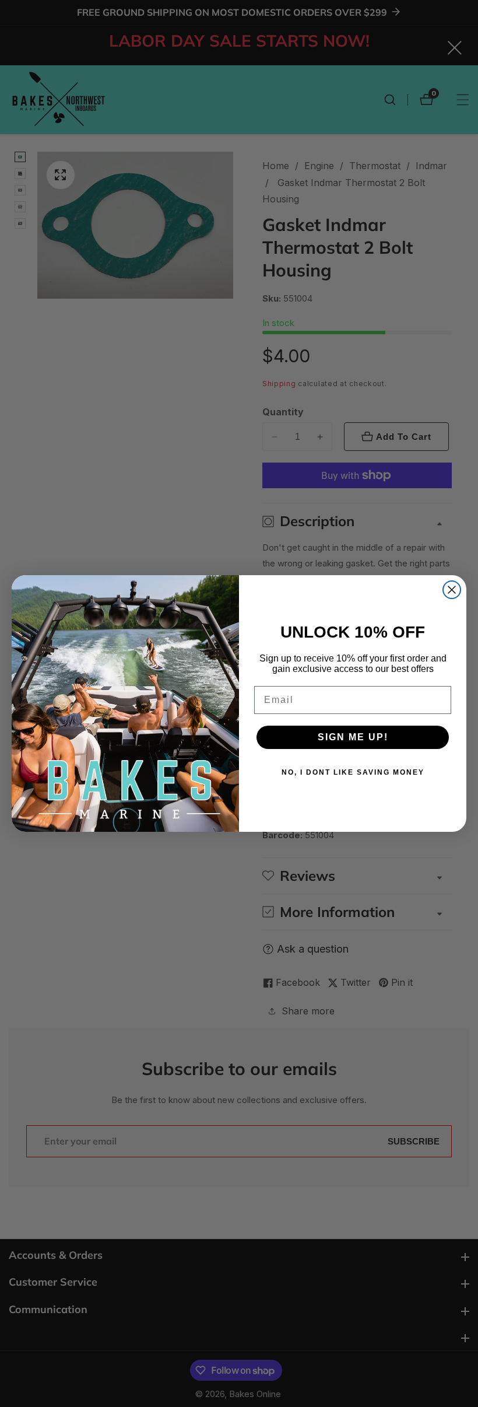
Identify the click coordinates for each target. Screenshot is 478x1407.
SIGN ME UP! (353, 737)
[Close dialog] (452, 589)
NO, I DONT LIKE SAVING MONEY (353, 772)
